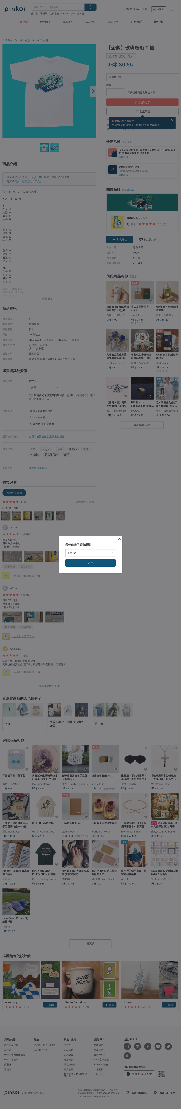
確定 (90, 563)
